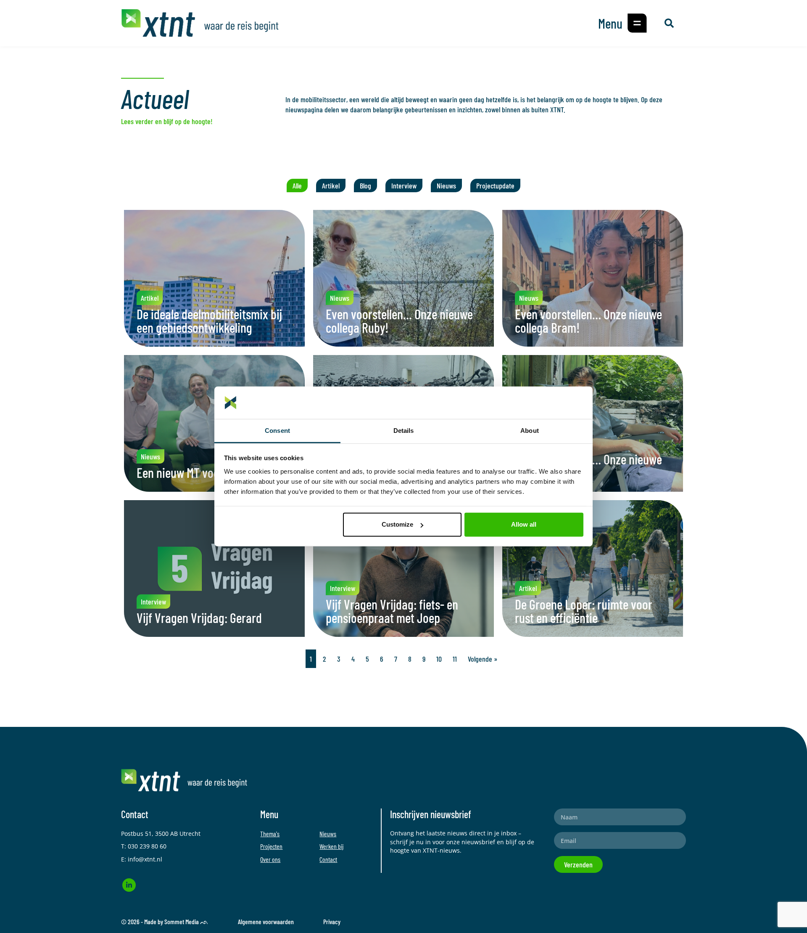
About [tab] (529, 430)
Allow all (523, 524)
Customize (397, 524)
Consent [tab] (277, 430)
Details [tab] (403, 430)
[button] (637, 23)
